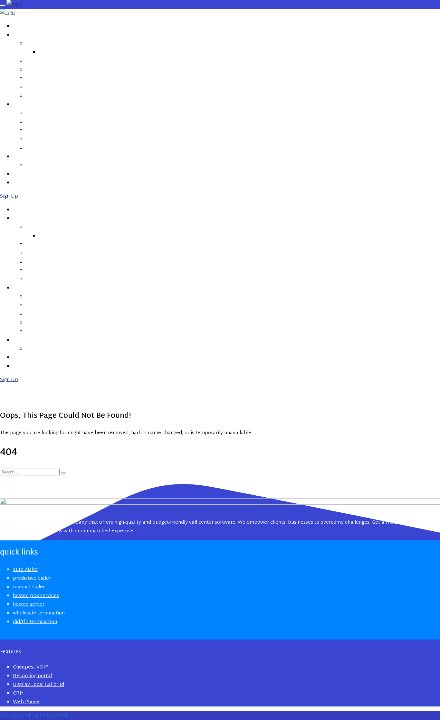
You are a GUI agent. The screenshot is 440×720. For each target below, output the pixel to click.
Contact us (28, 182)
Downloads (41, 165)
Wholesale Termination (55, 87)
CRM (31, 139)
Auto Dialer (40, 43)
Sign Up (9, 196)
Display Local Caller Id (55, 130)
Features (24, 104)
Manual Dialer (44, 69)
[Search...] (63, 473)
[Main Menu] (2, 5)
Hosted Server (44, 78)
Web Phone (39, 148)
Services (23, 35)
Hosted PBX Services (51, 61)
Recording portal (49, 121)
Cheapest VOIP (43, 113)
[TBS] (13, 4)
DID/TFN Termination (51, 95)
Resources (26, 156)
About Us (24, 174)
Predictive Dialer (60, 52)
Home (19, 26)
